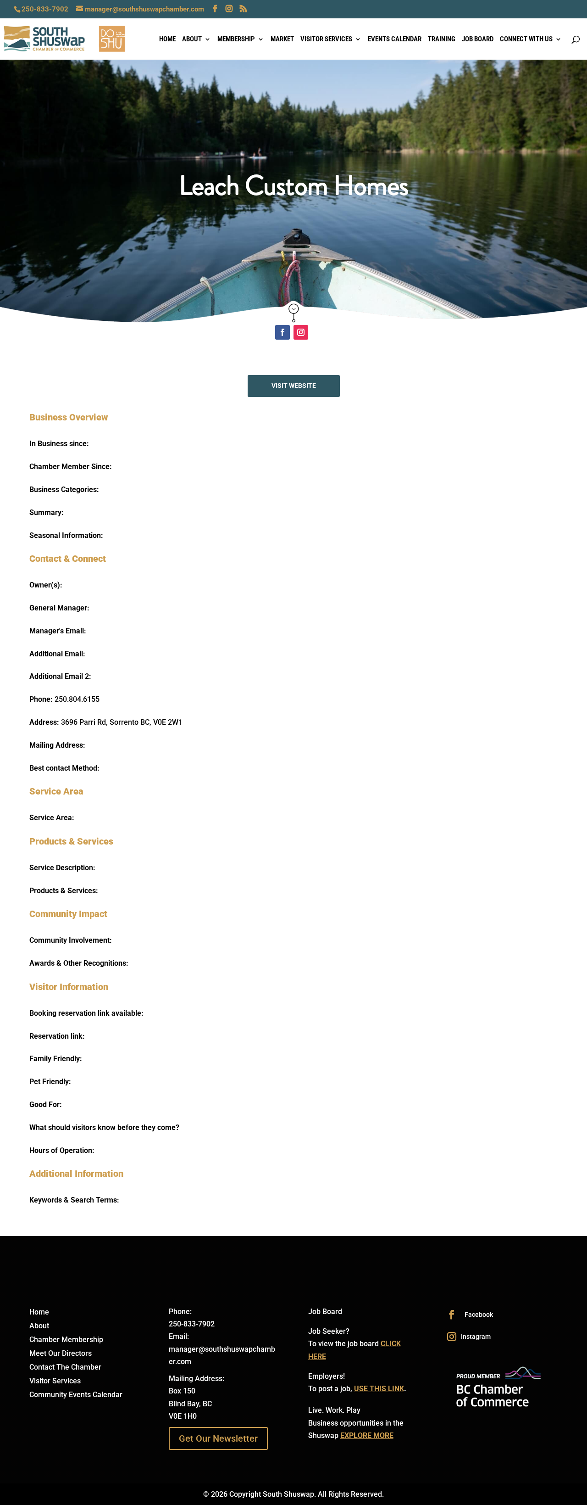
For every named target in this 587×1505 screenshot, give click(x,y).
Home (167, 39)
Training (441, 39)
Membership (236, 39)
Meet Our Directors (60, 1354)
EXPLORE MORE (366, 1435)
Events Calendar (394, 39)
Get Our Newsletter (218, 1438)
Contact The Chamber (65, 1367)
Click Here (294, 311)
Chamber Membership (66, 1340)
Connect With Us (526, 39)
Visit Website (293, 385)
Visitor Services (326, 39)
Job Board (477, 39)
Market (282, 39)
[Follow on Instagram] (301, 332)
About (192, 39)
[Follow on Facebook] (282, 332)
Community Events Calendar (75, 1395)
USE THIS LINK (379, 1388)
